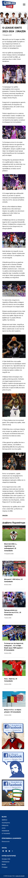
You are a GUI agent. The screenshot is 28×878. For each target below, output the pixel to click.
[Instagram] (6, 851)
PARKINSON (5, 831)
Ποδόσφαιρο (5, 861)
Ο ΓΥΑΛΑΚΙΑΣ (6, 833)
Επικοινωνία (5, 841)
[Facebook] (3, 851)
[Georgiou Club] (9, 5)
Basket (4, 864)
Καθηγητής (5, 825)
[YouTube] (9, 851)
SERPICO (4, 820)
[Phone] (12, 851)
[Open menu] (24, 4)
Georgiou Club (6, 859)
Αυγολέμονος (6, 822)
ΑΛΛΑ (3, 828)
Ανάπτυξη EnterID (20, 876)
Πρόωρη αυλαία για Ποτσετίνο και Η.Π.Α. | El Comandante (12, 612)
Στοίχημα (4, 867)
